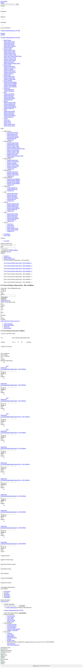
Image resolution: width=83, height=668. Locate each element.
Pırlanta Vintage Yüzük (10, 57)
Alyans (6, 118)
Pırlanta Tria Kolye (9, 73)
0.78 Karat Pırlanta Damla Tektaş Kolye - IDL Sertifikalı (15, 480)
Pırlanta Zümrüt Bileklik (10, 107)
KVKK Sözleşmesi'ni (11, 607)
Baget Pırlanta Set (8, 47)
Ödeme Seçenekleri (9, 325)
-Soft (34, 665)
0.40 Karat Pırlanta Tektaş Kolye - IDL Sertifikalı (13, 512)
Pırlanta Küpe (7, 75)
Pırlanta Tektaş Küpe (9, 76)
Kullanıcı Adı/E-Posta (6, 243)
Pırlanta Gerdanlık (8, 69)
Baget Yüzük (10, 621)
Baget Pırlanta (7, 40)
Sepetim (9, 639)
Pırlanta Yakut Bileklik (9, 115)
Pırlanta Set (7, 88)
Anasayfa (6, 256)
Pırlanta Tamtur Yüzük (9, 53)
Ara (17, 4)
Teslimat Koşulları (11, 624)
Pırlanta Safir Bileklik (9, 98)
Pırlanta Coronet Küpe (9, 79)
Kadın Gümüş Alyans (9, 124)
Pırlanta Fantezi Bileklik (10, 85)
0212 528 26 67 (5, 601)
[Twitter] (6, 593)
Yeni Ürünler (10, 634)
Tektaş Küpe (10, 618)
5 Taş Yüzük (10, 617)
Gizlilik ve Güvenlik (12, 630)
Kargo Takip (4, 1)
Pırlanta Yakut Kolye (9, 112)
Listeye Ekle (4, 321)
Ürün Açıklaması (8, 323)
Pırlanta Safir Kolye (9, 95)
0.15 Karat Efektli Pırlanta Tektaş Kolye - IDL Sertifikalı (15, 416)
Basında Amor (11, 640)
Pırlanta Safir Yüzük (9, 94)
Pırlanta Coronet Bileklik (10, 86)
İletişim (2, 2)
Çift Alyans (7, 120)
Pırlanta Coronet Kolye (10, 72)
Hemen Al (3, 299)
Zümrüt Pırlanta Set (9, 108)
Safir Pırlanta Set (8, 99)
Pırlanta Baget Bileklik (9, 46)
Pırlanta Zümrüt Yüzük (10, 102)
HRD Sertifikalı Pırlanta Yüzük (12, 63)
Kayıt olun (22, 605)
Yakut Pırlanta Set (8, 117)
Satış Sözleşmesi (11, 627)
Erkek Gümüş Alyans (9, 125)
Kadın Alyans (7, 123)
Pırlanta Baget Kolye (9, 43)
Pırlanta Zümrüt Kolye (9, 104)
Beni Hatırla (6, 250)
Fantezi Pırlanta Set (9, 89)
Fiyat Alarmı (10, 321)
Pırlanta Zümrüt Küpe (9, 105)
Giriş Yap (3, 251)
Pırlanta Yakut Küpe (9, 114)
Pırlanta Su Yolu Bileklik (10, 82)
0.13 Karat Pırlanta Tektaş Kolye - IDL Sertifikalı (13, 369)
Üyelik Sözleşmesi (12, 626)
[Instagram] (7, 596)
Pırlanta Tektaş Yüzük (9, 50)
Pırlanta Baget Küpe (9, 44)
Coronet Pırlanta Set (9, 91)
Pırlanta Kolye (7, 65)
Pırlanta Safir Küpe (9, 96)
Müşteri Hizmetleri (12, 637)
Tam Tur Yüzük (11, 620)
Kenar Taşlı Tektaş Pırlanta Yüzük (12, 56)
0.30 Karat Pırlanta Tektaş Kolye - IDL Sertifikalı (13, 448)
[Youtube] (6, 594)
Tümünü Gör (10, 140)
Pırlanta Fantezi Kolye (9, 70)
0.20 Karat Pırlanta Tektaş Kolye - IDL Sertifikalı (13, 432)
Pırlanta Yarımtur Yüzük (10, 54)
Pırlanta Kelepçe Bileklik (10, 83)
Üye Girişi (6, 241)
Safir (5, 92)
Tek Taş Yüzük (11, 616)
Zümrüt (6, 101)
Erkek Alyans (7, 121)
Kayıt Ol (9, 251)
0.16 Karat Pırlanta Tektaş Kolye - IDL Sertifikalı (13, 527)
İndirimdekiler (10, 636)
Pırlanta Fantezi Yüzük (10, 60)
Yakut (5, 109)
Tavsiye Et (17, 321)
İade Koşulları (7, 328)
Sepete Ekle (4, 297)
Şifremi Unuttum (13, 250)
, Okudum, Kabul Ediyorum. (19, 607)
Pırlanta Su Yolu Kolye (10, 67)
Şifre (2, 246)
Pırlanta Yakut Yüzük (9, 111)
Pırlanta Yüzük (8, 49)
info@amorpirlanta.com (13, 645)
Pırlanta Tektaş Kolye (9, 66)
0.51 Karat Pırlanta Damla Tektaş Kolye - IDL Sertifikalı (15, 464)
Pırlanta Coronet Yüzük (10, 59)
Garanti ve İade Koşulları (13, 629)
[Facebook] (7, 591)
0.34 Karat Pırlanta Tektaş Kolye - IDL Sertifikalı (13, 401)
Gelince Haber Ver (5, 300)
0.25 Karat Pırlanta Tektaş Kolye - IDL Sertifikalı (13, 385)
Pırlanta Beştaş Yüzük (9, 51)
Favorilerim (7, 234)
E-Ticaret (37, 665)
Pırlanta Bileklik (8, 80)
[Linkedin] (7, 597)
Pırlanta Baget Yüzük (9, 41)
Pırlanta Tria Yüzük (9, 62)
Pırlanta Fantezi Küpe (9, 78)
